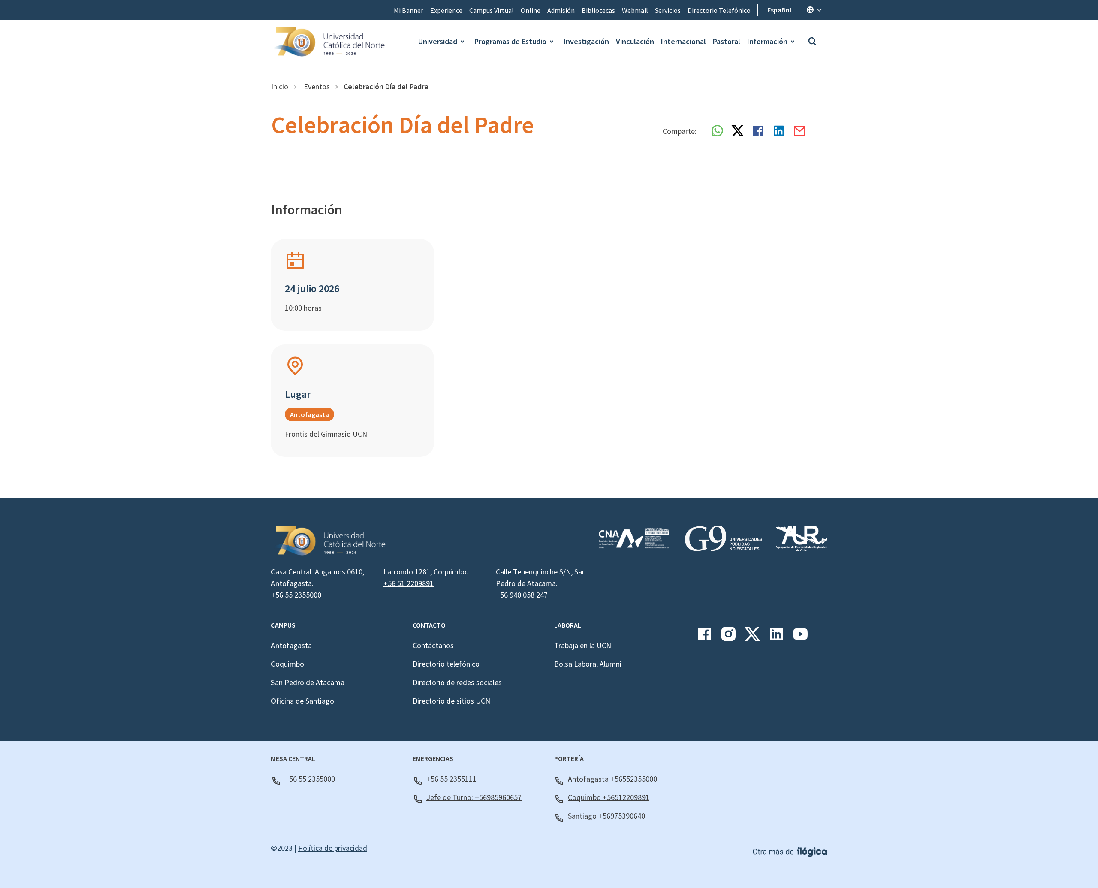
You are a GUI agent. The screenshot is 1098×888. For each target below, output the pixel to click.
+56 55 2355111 (451, 779)
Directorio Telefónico (719, 10)
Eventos (316, 86)
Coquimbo (287, 664)
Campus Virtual (491, 10)
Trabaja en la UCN (582, 645)
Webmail (635, 10)
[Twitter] (752, 637)
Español (779, 10)
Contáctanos (433, 645)
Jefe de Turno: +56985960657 (474, 797)
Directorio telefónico (446, 664)
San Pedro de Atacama (307, 682)
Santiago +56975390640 (606, 816)
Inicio (279, 86)
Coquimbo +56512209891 (608, 797)
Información (767, 41)
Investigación (586, 41)
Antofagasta (291, 645)
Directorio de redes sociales (457, 682)
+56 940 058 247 (522, 595)
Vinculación (635, 41)
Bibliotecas (598, 10)
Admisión (561, 10)
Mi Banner (408, 10)
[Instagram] (728, 637)
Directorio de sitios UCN (451, 701)
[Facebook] (704, 637)
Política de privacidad (332, 848)
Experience (446, 10)
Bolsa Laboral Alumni (587, 664)
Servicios (668, 10)
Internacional (683, 41)
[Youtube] (800, 637)
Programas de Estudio (510, 41)
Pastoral (726, 41)
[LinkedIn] (776, 637)
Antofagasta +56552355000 (612, 779)
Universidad (437, 41)
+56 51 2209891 (408, 583)
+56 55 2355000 (296, 595)
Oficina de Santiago (302, 701)
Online (530, 10)
